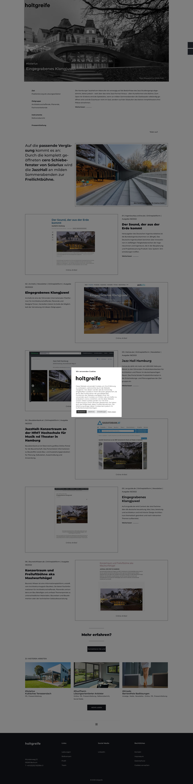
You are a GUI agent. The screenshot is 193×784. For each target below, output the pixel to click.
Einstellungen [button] (101, 411)
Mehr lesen (112, 412)
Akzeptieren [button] (81, 411)
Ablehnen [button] (91, 411)
